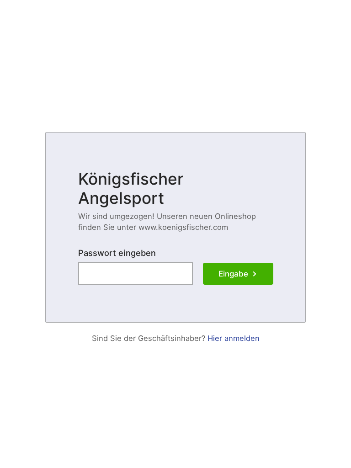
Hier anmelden (233, 338)
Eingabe (233, 273)
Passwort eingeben (117, 253)
